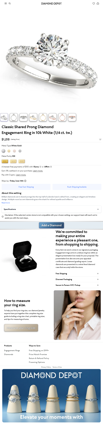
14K (13, 161)
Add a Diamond (51, 225)
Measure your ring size (21, 328)
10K (5, 161)
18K (21, 161)
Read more (6, 203)
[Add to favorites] (99, 139)
